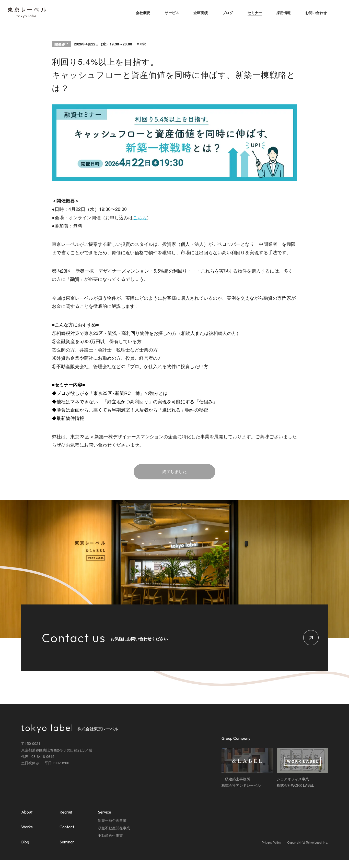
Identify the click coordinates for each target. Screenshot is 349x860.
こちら (140, 217)
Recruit (66, 812)
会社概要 (143, 12)
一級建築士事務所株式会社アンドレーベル (241, 782)
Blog (25, 841)
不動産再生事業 (110, 835)
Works (27, 826)
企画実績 (200, 12)
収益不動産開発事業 (114, 827)
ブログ (227, 12)
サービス (172, 12)
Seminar (67, 841)
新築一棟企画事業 (112, 820)
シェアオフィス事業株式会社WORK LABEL (295, 782)
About (26, 812)
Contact (67, 826)
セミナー (255, 12)
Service (104, 812)
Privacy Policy (271, 842)
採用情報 (283, 12)
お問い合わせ (316, 12)
